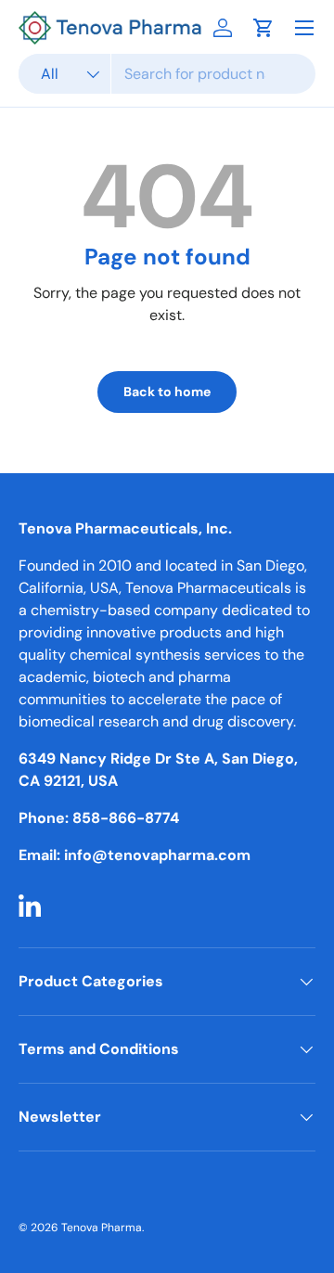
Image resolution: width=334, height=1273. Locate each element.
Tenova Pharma (101, 1227)
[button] (263, 27)
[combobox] (167, 74)
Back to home (167, 391)
